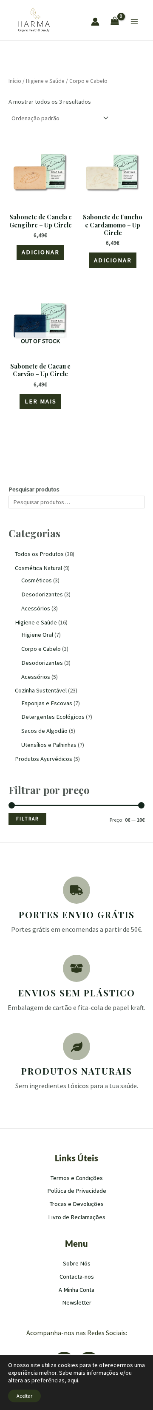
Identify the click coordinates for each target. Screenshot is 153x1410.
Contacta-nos (77, 1276)
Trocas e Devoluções (77, 1204)
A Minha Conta (76, 1290)
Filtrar (27, 819)
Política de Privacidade (76, 1190)
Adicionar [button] (41, 252)
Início (14, 81)
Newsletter (76, 1302)
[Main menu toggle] (134, 21)
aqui (73, 1380)
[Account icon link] (95, 21)
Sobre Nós (77, 1263)
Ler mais (41, 401)
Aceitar (24, 1396)
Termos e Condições (77, 1178)
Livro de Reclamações (76, 1217)
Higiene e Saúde (45, 81)
